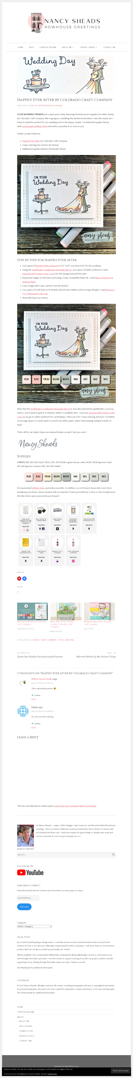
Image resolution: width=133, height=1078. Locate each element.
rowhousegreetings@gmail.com (67, 836)
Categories (21, 923)
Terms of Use (26, 993)
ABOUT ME (67, 47)
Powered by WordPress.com (66, 1066)
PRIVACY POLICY (26, 1036)
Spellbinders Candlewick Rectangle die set (52, 270)
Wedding (69, 640)
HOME (20, 47)
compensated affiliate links (34, 126)
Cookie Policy (52, 1074)
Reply (33, 700)
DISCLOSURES (25, 1026)
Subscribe (24, 907)
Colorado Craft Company (43, 640)
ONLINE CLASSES (87, 47)
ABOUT (20, 1017)
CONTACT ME (109, 47)
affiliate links (38, 488)
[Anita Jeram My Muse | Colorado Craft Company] (32, 611)
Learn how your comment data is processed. (75, 806)
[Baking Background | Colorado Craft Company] (99, 611)
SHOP (31, 47)
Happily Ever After (31, 141)
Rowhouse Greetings (54, 105)
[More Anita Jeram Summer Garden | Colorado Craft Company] (66, 611)
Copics (60, 640)
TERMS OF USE (26, 1031)
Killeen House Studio (41, 679)
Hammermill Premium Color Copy (38, 274)
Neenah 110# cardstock (47, 266)
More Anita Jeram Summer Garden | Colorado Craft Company (62, 624)
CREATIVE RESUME (48, 47)
